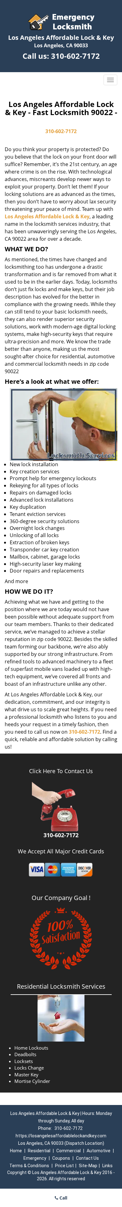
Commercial (68, 1150)
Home (16, 1150)
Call (62, 1198)
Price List (64, 1165)
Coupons (61, 1158)
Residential (39, 1150)
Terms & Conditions (29, 1165)
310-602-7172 (75, 56)
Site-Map (88, 1165)
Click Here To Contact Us (61, 771)
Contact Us (87, 1158)
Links (107, 1165)
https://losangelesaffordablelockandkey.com (61, 1135)
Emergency (34, 1158)
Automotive (98, 1150)
